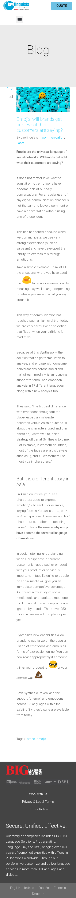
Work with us (38, 794)
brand (31, 739)
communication (53, 137)
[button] (19, 19)
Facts (20, 143)
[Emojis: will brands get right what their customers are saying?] (43, 100)
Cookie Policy (38, 809)
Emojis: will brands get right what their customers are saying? (39, 124)
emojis (41, 739)
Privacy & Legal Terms (38, 802)
